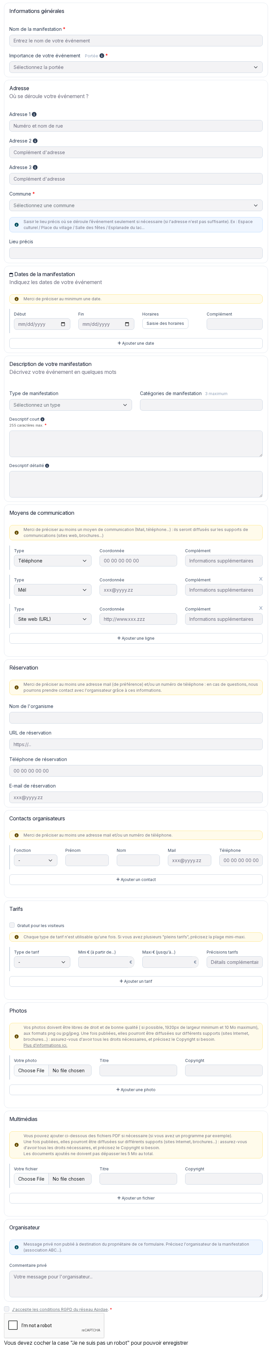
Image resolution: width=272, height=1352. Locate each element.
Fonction (22, 850)
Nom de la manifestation (35, 29)
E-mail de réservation (32, 786)
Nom (121, 850)
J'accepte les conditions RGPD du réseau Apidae (60, 1309)
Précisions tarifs (222, 952)
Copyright (194, 1060)
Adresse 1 (20, 114)
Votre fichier (25, 1168)
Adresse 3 (21, 167)
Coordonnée (112, 550)
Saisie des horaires (165, 323)
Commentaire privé (28, 1265)
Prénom (73, 850)
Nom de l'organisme (31, 706)
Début (20, 314)
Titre (104, 1060)
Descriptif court (26, 422)
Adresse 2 (21, 141)
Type (19, 550)
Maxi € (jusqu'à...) (158, 952)
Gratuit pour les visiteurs (40, 925)
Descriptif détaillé (27, 465)
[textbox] (136, 205)
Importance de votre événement (53, 55)
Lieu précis (21, 241)
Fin (81, 314)
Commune (20, 194)
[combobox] (136, 205)
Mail (172, 850)
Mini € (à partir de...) (97, 952)
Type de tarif (26, 952)
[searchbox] (146, 405)
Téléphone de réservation (38, 759)
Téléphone (230, 850)
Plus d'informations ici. (45, 1045)
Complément (219, 314)
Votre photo (25, 1060)
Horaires (150, 314)
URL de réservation (30, 732)
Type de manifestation (33, 393)
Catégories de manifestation (184, 393)
